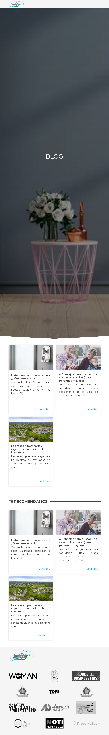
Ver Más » (44, 409)
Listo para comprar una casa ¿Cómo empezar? (30, 377)
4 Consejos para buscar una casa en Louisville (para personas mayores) (78, 377)
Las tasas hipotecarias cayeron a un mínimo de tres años (28, 449)
